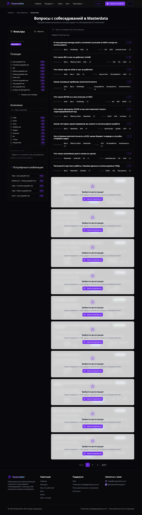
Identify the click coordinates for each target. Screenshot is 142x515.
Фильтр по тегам (18, 151)
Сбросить (40, 31)
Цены (60, 3)
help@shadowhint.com (117, 481)
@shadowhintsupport (116, 484)
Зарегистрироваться (94, 199)
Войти (99, 4)
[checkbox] (11, 62)
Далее (104, 465)
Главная (38, 3)
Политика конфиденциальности (86, 484)
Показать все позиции (29, 95)
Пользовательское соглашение (85, 488)
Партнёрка (77, 3)
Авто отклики (45, 498)
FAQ (74, 481)
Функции (43, 484)
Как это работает (47, 488)
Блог (68, 3)
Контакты (76, 491)
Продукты (49, 3)
